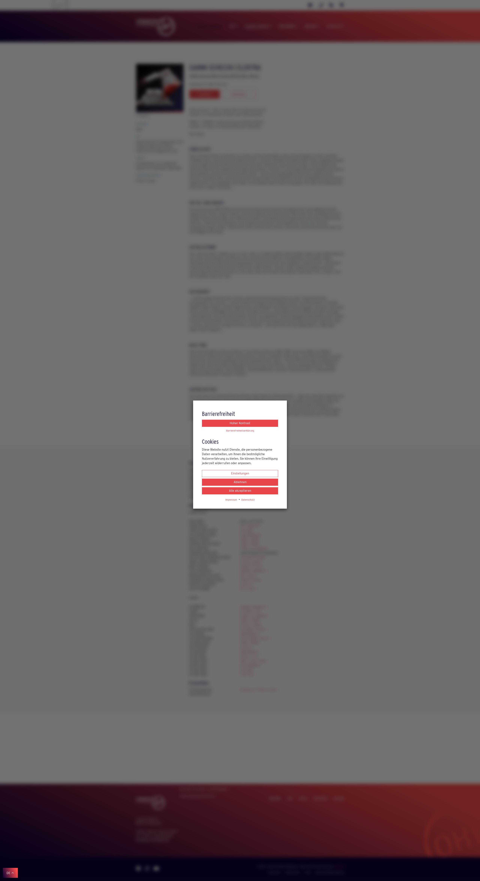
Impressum (231, 499)
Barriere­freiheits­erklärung (240, 430)
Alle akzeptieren (240, 490)
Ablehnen (240, 482)
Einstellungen (240, 473)
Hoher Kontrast (240, 423)
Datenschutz (248, 499)
